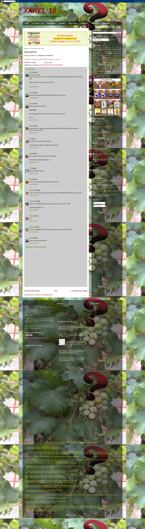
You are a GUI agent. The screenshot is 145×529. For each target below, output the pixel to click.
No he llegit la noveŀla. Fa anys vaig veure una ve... (106, 184)
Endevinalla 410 (63, 324)
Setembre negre (97, 155)
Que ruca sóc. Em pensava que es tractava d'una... (106, 187)
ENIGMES (62, 23)
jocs (96, 59)
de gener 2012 (96, 425)
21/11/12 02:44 (33, 210)
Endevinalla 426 (97, 347)
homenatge (95, 57)
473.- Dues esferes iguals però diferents (102, 370)
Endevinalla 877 (63, 356)
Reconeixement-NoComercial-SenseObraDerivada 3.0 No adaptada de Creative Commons (40, 339)
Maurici (31, 216)
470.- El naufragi (97, 392)
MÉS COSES (73, 23)
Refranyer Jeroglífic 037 (98, 388)
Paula (31, 72)
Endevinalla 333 (63, 332)
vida (100, 73)
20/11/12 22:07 (33, 98)
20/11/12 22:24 (33, 147)
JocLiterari (118, 57)
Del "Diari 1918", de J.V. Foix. (101, 160)
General (105, 55)
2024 (93, 311)
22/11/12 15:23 (33, 243)
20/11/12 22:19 (33, 133)
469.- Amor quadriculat (98, 397)
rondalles (117, 68)
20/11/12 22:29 (33, 184)
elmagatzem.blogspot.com (65, 38)
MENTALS (97, 62)
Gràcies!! (95, 367)
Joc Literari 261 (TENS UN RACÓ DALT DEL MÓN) (106, 356)
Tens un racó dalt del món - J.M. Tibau (104, 159)
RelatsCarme (96, 68)
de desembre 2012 (97, 340)
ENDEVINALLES (48, 65)
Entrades (97, 203)
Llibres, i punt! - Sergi (100, 154)
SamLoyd (95, 69)
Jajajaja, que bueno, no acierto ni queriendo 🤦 (105, 194)
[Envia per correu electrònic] (45, 62)
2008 (93, 435)
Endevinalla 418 (97, 402)
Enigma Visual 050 (97, 344)
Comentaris (97, 206)
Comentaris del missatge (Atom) (42, 294)
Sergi (31, 179)
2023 (93, 313)
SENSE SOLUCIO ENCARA (109, 69)
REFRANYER (104, 66)
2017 (93, 327)
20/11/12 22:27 (33, 162)
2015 (93, 331)
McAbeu (32, 227)
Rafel (31, 153)
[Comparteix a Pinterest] (51, 62)
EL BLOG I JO (38, 23)
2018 (93, 324)
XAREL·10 (39, 10)
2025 (93, 308)
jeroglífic (110, 57)
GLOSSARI (84, 23)
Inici (55, 291)
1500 (100, 48)
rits (30, 138)
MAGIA (104, 60)
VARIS (94, 73)
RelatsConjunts (106, 68)
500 (118, 48)
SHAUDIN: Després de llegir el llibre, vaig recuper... (106, 181)
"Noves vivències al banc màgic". (102, 139)
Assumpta (32, 201)
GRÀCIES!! (95, 23)
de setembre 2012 (97, 407)
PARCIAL (101, 64)
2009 (93, 432)
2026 (93, 306)
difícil (40, 65)
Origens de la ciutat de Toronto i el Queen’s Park (105, 149)
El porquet (32, 190)
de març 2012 (96, 421)
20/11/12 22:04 (33, 86)
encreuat (105, 51)
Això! (30, 218)
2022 (93, 315)
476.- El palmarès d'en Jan (99, 349)
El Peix (96, 121)
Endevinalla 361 (63, 348)
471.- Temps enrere (97, 383)
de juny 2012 (96, 414)
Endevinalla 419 (97, 395)
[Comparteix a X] (48, 62)
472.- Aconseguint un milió (99, 379)
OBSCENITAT (97, 128)
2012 (93, 338)
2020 (93, 320)
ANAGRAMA (105, 49)
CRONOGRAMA (51, 23)
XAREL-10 (97, 164)
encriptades (115, 51)
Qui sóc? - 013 (96, 358)
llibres (116, 59)
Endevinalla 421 (97, 381)
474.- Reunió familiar (98, 363)
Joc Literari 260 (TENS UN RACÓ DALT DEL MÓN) (106, 386)
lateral (102, 59)
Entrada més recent (32, 291)
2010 (93, 430)
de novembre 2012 (97, 342)
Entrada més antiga (79, 291)
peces (118, 64)
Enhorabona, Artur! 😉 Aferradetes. (102, 191)
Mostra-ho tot (118, 174)
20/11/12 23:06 (33, 195)
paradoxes (95, 64)
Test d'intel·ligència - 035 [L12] (101, 166)
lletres (110, 59)
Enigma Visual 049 (97, 399)
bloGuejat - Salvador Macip (101, 170)
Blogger (77, 515)
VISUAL (105, 73)
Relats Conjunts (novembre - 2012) (101, 372)
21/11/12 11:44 (33, 221)
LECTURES (106, 23)
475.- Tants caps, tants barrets (100, 354)
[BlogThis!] (46, 62)
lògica (94, 61)
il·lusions (103, 57)
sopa (112, 71)
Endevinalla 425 (97, 351)
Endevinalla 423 (97, 365)
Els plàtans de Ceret (98, 133)
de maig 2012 (96, 416)
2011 (93, 428)
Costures (96, 122)
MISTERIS (110, 63)
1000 (94, 48)
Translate (98, 42)
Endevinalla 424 (97, 360)
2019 (93, 322)
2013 (93, 336)
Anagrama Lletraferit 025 (99, 374)
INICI (27, 23)
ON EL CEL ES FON (99, 144)
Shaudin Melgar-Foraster (100, 148)
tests (117, 71)
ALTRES (95, 49)
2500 (110, 48)
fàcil (94, 55)
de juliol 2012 (96, 411)
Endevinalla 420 (97, 390)
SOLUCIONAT (58, 65)
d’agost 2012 (96, 409)
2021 (93, 318)
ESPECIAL (115, 53)
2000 (104, 48)
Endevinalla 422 (97, 376)
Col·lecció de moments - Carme (102, 132)
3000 (114, 48)
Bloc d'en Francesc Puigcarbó (101, 127)
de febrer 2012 (96, 423)
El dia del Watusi (98, 171)
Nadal (117, 63)
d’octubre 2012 (96, 405)
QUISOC (95, 66)
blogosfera (115, 49)
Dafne (31, 126)
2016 (93, 329)
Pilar (30, 168)
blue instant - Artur (99, 137)
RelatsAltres (115, 66)
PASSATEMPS (110, 64)
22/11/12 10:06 (33, 232)
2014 (93, 334)
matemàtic (114, 61)
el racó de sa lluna (99, 143)
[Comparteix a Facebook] (50, 62)
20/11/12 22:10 (33, 120)
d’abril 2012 (96, 418)
